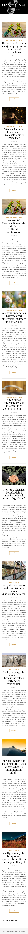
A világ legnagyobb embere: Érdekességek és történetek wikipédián (14, 677)
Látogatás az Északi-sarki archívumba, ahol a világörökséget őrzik (14, 589)
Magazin (9, 40)
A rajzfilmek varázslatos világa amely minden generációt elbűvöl (14, 404)
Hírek (17, 487)
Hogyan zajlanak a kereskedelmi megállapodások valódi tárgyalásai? (14, 494)
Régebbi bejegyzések (10, 920)
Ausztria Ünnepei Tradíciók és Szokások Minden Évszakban (14, 133)
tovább (14, 99)
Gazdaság (12, 487)
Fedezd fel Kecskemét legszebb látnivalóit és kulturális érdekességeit (14, 226)
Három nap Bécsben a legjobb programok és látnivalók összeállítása (14, 47)
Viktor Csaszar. (21, 931)
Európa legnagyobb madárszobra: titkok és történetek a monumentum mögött (14, 766)
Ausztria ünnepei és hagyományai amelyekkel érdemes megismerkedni (14, 317)
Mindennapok (17, 40)
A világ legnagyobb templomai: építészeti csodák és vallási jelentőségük (14, 857)
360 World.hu (14, 5)
